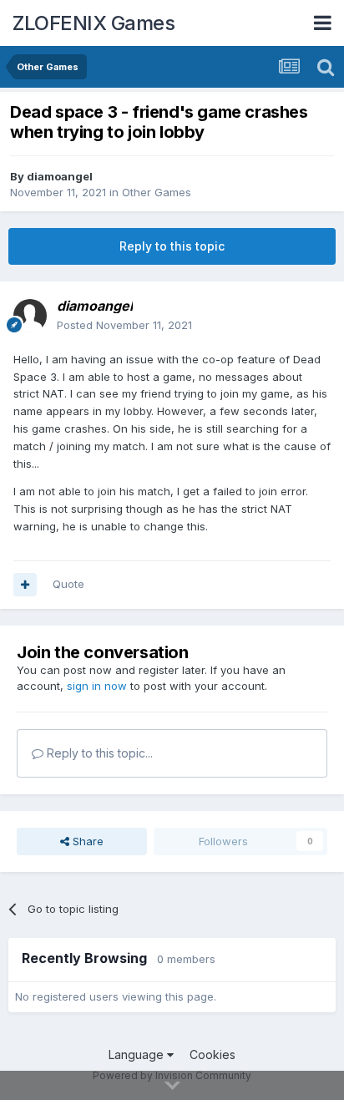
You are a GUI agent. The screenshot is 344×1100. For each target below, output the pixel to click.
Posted (124, 325)
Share (86, 841)
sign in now (97, 685)
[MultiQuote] (25, 584)
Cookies (212, 1054)
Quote (68, 584)
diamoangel (60, 176)
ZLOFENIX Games (94, 23)
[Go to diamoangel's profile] (30, 315)
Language (138, 1054)
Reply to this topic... (98, 753)
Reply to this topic (172, 246)
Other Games (156, 192)
